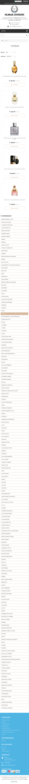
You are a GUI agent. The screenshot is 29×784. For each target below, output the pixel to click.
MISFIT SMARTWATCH (6, 556)
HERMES (3, 445)
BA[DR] (3, 259)
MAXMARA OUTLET (6, 548)
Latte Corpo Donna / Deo (8, 732)
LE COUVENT (4, 499)
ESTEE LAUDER (5, 388)
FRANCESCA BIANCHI (6, 408)
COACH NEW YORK (6, 336)
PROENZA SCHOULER (6, 613)
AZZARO (3, 253)
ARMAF (3, 239)
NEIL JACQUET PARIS (6, 579)
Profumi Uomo (5, 726)
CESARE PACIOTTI (5, 319)
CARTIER (3, 308)
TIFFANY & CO (4, 665)
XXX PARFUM (4, 705)
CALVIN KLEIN (4, 296)
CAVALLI (6, 40)
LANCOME (4, 488)
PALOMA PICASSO (6, 591)
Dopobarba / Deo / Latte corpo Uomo (11, 730)
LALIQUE (3, 485)
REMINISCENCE (5, 625)
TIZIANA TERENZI (5, 668)
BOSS (2, 273)
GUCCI (3, 425)
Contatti (4, 740)
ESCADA (3, 382)
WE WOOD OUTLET (6, 696)
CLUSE (3, 333)
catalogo (6, 717)
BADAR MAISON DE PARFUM (8, 256)
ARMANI (3, 242)
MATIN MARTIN (5, 545)
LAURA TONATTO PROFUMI (8, 496)
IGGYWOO (4, 453)
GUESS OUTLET (5, 433)
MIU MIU (3, 562)
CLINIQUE (3, 330)
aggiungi (15, 84)
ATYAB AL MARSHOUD (7, 248)
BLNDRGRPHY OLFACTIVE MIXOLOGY (10, 265)
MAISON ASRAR (5, 528)
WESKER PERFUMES (6, 702)
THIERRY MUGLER (6, 662)
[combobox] (10, 52)
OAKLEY (3, 585)
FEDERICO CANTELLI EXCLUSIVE (9, 390)
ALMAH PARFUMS (5, 228)
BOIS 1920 (3, 270)
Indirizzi (3, 749)
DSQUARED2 (4, 368)
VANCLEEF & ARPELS (6, 685)
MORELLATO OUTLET (6, 570)
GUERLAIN (4, 428)
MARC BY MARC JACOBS (7, 536)
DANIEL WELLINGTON (7, 348)
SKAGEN (3, 645)
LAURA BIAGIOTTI (5, 493)
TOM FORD (4, 671)
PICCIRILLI (4, 602)
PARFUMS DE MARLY (6, 593)
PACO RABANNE (5, 588)
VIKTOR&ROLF (5, 693)
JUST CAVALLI (4, 476)
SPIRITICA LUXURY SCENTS (8, 651)
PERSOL (3, 596)
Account (4, 747)
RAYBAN (3, 622)
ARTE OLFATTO (5, 245)
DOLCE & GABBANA (6, 365)
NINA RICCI (4, 582)
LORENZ (3, 508)
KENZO (3, 479)
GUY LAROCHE (5, 436)
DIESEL (3, 362)
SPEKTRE (3, 648)
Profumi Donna (5, 724)
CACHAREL (4, 290)
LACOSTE (3, 482)
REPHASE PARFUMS (6, 628)
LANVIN (3, 490)
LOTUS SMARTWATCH (6, 513)
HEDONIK (3, 439)
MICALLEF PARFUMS (6, 550)
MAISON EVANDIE (5, 533)
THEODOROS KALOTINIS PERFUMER (10, 659)
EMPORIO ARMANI (6, 379)
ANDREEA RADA (5, 233)
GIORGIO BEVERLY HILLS (7, 410)
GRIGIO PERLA (5, 422)
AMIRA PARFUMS (5, 230)
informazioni (8, 738)
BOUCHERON (4, 279)
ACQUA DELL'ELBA (6, 222)
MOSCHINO (4, 573)
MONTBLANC (4, 568)
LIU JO (3, 505)
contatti (6, 755)
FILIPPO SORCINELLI (6, 402)
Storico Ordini (5, 751)
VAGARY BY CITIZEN (6, 679)
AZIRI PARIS (4, 250)
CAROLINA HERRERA (6, 302)
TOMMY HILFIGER (5, 673)
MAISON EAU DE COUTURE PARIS (9, 530)
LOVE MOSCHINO (5, 516)
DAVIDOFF (4, 356)
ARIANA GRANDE (5, 236)
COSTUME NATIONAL (6, 342)
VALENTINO (4, 682)
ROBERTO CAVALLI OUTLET (8, 631)
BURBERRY (4, 288)
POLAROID (4, 605)
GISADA (3, 413)
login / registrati (15, 23)
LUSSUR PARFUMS (6, 522)
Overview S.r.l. (15, 779)
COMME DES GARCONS (7, 339)
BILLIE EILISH (4, 262)
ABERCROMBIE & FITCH (7, 219)
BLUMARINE (4, 268)
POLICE (3, 608)
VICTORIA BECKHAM (6, 691)
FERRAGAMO (4, 396)
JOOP (2, 470)
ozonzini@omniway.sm (15, 26)
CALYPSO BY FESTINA (6, 299)
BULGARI (3, 285)
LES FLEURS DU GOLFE (7, 502)
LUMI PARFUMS (5, 519)
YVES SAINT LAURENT (6, 708)
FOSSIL (3, 405)
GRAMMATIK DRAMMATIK (7, 419)
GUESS (3, 430)
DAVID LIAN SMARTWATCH (8, 353)
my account (7, 744)
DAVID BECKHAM (5, 350)
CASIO (3, 310)
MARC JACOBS (5, 539)
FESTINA (3, 399)
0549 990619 (15, 24)
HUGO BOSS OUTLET (6, 448)
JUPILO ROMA (5, 473)
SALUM (3, 636)
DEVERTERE (4, 359)
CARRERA (3, 305)
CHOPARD (4, 325)
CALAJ (3, 293)
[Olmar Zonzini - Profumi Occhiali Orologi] (14, 10)
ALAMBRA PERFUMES (6, 225)
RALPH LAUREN (5, 619)
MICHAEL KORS (5, 553)
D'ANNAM (3, 345)
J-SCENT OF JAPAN (6, 462)
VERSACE (3, 688)
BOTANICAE (4, 276)
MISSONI (3, 559)
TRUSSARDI (4, 676)
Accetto (26, 1)
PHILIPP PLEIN (5, 599)
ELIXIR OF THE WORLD (7, 373)
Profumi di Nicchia (6, 728)
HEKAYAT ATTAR (5, 442)
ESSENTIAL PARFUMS (6, 385)
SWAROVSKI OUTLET (6, 656)
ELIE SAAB (4, 370)
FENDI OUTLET (5, 393)
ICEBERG (3, 450)
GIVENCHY (4, 416)
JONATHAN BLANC (6, 468)
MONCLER (4, 565)
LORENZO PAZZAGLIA (7, 510)
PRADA (3, 611)
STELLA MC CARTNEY (6, 653)
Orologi (4, 722)
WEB (2, 699)
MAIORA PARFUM (5, 525)
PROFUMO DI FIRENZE (7, 616)
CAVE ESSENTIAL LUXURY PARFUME (10, 316)
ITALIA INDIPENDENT (6, 456)
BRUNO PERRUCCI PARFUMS (8, 282)
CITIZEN (3, 328)
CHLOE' (3, 322)
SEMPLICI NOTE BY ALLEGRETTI (9, 639)
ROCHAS (3, 633)
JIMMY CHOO (4, 465)
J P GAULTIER (4, 459)
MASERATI (4, 542)
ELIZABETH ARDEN (6, 376)
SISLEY (3, 642)
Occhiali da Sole (6, 720)
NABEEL (3, 576)
